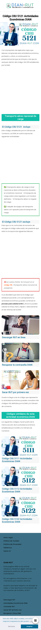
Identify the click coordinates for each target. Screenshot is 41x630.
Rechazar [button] (11, 626)
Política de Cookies (11, 541)
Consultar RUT (9, 607)
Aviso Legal (8, 538)
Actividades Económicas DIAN (15, 603)
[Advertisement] (20, 89)
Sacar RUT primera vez (12, 610)
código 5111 (8, 285)
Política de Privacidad (12, 544)
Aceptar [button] (29, 626)
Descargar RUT (9, 600)
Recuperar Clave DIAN (12, 613)
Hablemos (8, 548)
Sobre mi (7, 551)
